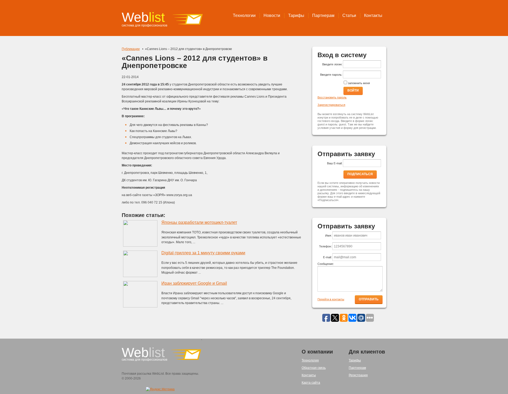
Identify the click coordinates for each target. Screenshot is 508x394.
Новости (272, 15)
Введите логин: (332, 64)
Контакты (373, 15)
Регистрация (358, 375)
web (143, 17)
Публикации (131, 49)
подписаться (360, 174)
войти (353, 90)
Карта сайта (311, 382)
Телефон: (325, 246)
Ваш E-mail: (334, 163)
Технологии (244, 15)
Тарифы (296, 15)
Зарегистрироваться (331, 104)
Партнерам (323, 15)
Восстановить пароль (332, 97)
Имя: (328, 235)
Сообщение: (326, 263)
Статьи (349, 15)
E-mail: (327, 257)
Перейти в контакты (331, 299)
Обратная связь (314, 368)
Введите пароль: (331, 74)
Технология (310, 360)
